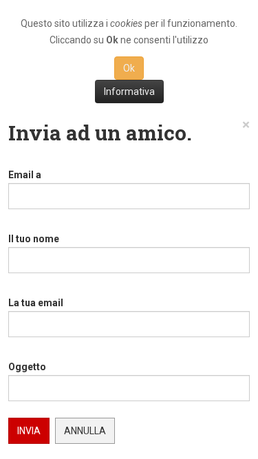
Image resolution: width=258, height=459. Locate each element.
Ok (129, 68)
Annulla (85, 430)
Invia (29, 430)
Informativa (129, 91)
